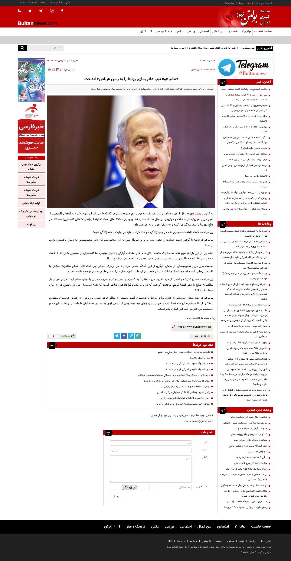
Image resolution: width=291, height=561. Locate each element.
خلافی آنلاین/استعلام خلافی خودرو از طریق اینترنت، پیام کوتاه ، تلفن (245, 493)
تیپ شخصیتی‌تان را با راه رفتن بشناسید (248, 305)
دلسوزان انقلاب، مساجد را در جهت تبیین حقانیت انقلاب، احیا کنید (246, 350)
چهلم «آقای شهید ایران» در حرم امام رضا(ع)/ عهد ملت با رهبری (244, 276)
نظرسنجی (206, 541)
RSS (170, 541)
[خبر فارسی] (31, 128)
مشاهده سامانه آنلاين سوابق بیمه (250, 440)
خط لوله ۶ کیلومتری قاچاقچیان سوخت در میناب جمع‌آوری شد (243, 334)
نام (206, 442)
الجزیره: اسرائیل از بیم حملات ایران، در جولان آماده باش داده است (177, 381)
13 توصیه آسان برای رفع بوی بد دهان (249, 434)
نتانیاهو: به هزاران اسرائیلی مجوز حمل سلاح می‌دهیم (184, 352)
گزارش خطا (200, 336)
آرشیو (241, 541)
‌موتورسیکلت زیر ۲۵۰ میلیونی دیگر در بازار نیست (243, 192)
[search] (22, 48)
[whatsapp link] (138, 336)
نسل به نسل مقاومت (200, 358)
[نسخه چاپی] (49, 69)
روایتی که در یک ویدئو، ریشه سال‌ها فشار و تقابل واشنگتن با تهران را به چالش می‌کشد (245, 200)
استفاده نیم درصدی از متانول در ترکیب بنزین (245, 154)
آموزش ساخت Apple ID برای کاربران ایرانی (246, 469)
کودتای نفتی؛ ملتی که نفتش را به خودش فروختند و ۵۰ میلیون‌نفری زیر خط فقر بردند (246, 361)
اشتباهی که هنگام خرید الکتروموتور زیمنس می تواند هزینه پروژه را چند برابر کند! (243, 244)
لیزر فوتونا (31, 224)
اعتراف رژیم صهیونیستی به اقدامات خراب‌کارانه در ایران (183, 404)
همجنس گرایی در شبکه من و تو (251, 429)
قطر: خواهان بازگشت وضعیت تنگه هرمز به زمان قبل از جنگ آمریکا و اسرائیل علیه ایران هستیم (243, 254)
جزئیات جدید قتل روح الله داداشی (250, 463)
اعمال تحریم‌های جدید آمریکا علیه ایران (247, 326)
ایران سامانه (248, 552)
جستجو (230, 541)
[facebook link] (124, 336)
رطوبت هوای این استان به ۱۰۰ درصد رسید (246, 342)
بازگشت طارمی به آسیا (256, 176)
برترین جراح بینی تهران (31, 166)
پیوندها (43, 2)
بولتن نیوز (195, 213)
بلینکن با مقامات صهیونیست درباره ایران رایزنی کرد (185, 387)
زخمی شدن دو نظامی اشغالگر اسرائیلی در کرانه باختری (183, 392)
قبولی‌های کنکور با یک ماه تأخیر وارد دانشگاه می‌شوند (245, 184)
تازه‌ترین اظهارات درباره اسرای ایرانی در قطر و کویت (244, 129)
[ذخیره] (57, 69)
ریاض (188, 318)
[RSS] (20, 11)
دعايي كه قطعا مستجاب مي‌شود (251, 457)
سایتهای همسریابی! (257, 452)
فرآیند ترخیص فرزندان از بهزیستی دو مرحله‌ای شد (244, 167)
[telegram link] (131, 336)
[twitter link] (117, 336)
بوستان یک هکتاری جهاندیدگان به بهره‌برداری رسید (245, 211)
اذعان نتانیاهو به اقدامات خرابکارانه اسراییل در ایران (185, 398)
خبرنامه (33, 2)
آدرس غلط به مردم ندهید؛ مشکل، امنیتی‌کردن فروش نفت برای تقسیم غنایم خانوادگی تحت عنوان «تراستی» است (244, 395)
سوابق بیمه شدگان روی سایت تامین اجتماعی (245, 423)
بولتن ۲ (246, 31)
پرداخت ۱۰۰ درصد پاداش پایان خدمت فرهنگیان (244, 485)
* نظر (204, 457)
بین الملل (195, 69)
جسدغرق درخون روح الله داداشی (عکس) (246, 502)
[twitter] (30, 11)
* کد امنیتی (201, 487)
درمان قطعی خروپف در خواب (31, 214)
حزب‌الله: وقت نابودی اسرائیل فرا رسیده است (188, 364)
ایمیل (204, 450)
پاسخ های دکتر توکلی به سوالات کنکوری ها (245, 507)
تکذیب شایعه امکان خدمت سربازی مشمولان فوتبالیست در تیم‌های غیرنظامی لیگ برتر (245, 140)
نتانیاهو (196, 318)
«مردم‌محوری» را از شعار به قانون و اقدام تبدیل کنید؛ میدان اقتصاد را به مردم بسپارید (213, 48)
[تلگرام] (245, 67)
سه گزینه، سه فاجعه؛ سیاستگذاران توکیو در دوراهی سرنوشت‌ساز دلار (245, 265)
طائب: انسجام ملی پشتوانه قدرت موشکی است (244, 89)
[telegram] (41, 11)
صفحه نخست (263, 31)
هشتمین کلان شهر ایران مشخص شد (248, 417)
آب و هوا (23, 2)
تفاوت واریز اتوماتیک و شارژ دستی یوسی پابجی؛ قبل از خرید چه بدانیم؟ (243, 233)
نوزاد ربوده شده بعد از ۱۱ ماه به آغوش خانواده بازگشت (244, 118)
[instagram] (51, 11)
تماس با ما (66, 2)
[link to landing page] (252, 16)
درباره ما (54, 2)
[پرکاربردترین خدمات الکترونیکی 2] (31, 80)
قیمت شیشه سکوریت (31, 179)
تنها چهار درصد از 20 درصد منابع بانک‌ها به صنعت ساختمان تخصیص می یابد (246, 97)
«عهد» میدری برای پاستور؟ (254, 148)
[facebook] (62, 11)
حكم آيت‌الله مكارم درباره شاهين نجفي (248, 446)
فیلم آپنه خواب (31, 203)
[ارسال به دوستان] (53, 69)
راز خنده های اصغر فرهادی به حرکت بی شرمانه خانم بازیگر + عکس (243, 477)
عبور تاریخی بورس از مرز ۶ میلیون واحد (248, 160)
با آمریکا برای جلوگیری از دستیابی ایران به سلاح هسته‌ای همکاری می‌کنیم (174, 375)
